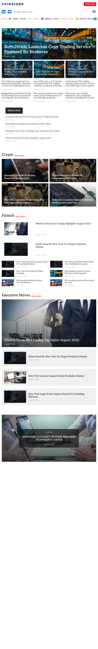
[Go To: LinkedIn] (3, 12)
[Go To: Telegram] (9, 12)
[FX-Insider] (12, 4)
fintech (49, 432)
